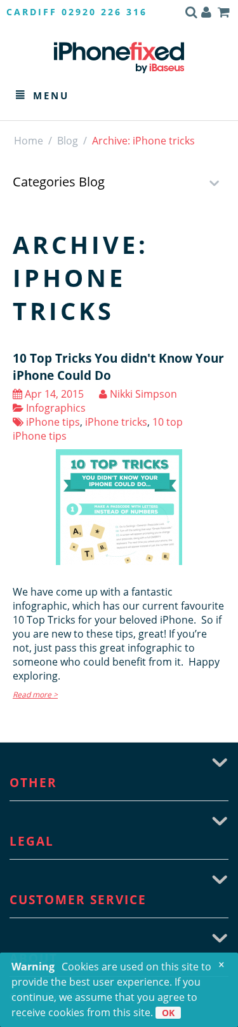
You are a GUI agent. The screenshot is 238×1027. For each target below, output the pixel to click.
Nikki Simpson (142, 394)
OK (168, 1013)
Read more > (35, 694)
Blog (67, 141)
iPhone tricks (116, 422)
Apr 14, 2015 (53, 394)
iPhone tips (51, 422)
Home (28, 141)
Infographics (54, 408)
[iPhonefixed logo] (119, 57)
